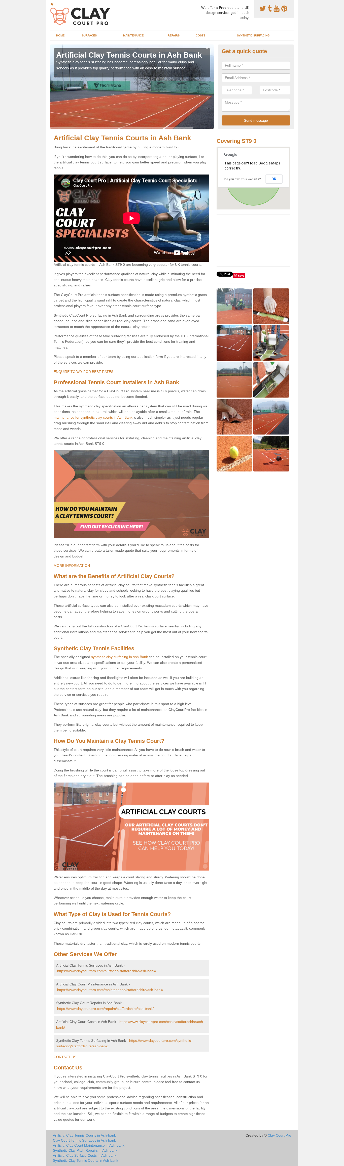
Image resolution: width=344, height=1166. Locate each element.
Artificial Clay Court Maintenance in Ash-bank (88, 1145)
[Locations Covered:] (52, 4)
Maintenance (133, 35)
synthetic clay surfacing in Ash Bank (119, 657)
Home (60, 35)
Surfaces (89, 35)
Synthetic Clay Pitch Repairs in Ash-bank (85, 1150)
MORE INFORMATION (72, 566)
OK (273, 179)
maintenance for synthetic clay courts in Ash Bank (93, 417)
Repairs (174, 35)
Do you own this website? (242, 179)
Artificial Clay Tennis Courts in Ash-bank (84, 1135)
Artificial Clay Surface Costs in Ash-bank (84, 1155)
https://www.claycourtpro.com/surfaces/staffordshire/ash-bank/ (106, 971)
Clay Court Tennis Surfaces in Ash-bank (84, 1140)
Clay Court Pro (279, 1135)
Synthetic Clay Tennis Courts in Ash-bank (85, 1160)
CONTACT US (65, 1057)
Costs (200, 35)
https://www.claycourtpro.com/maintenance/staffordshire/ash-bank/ (110, 990)
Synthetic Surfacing (253, 35)
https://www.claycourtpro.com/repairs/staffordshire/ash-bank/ (105, 1009)
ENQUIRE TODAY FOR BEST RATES (83, 372)
